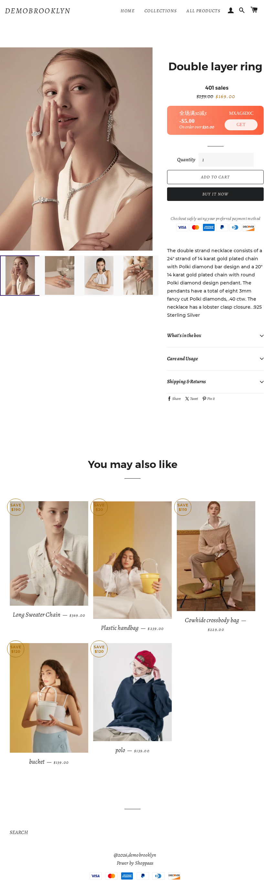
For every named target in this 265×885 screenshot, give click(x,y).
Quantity (186, 159)
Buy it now (215, 194)
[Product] (49, 553)
